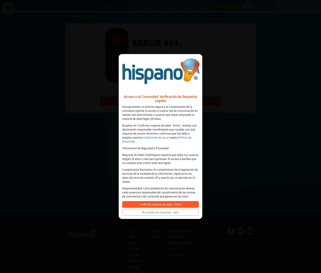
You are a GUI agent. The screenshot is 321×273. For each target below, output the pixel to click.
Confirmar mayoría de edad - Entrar (160, 204)
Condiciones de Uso (155, 137)
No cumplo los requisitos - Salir (160, 212)
